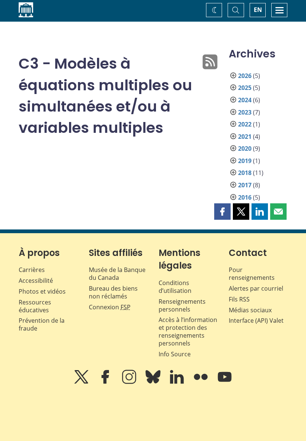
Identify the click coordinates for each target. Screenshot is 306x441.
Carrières (32, 270)
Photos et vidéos (42, 291)
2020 (245, 148)
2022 (245, 124)
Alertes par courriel (256, 288)
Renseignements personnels (182, 305)
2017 (245, 185)
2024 (245, 100)
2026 (245, 76)
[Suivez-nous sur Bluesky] (154, 382)
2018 (245, 173)
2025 (245, 88)
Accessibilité (36, 280)
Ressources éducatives (35, 306)
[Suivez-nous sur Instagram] (130, 382)
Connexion (110, 307)
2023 (245, 112)
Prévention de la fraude (42, 324)
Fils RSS (239, 299)
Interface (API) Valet (256, 320)
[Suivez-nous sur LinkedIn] (178, 382)
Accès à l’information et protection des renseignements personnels (188, 331)
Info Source (175, 354)
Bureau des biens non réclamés (113, 292)
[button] (222, 211)
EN (258, 10)
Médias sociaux (250, 310)
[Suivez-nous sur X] (82, 382)
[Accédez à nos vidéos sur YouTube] (224, 382)
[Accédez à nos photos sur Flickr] (201, 382)
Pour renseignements (252, 274)
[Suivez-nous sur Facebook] (106, 382)
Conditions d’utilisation (175, 287)
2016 (245, 197)
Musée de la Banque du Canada (117, 274)
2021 (245, 136)
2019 (245, 161)
